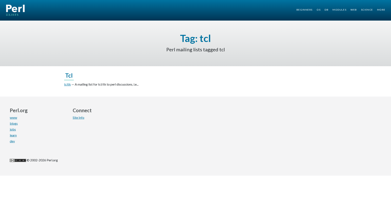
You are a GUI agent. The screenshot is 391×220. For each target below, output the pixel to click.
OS (319, 9)
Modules (339, 9)
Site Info (78, 117)
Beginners (305, 9)
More (381, 9)
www (13, 117)
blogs (14, 123)
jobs (13, 129)
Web (353, 9)
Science (367, 9)
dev (12, 141)
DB (326, 9)
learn (13, 135)
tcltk (67, 84)
